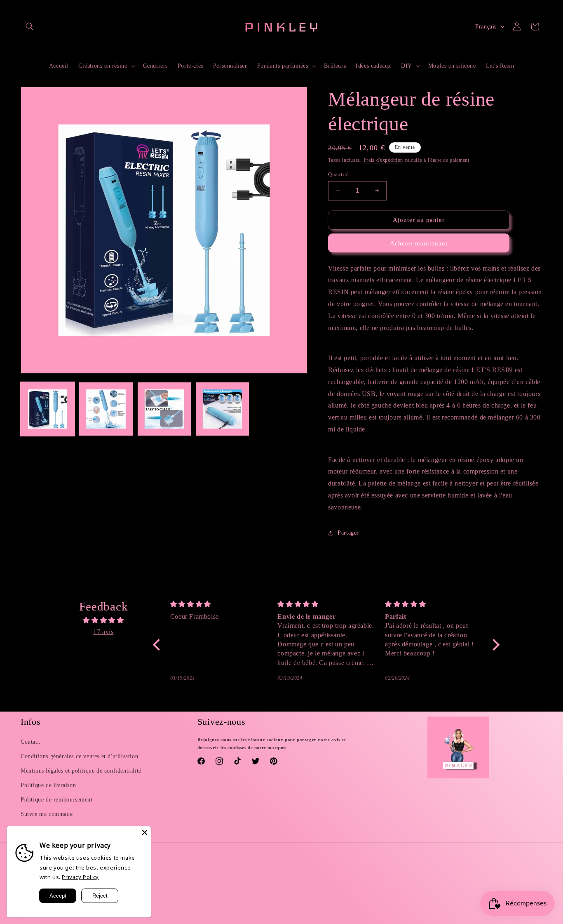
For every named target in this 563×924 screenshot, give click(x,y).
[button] (30, 26)
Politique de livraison (48, 786)
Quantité (338, 174)
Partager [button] (348, 533)
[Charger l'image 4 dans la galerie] (222, 409)
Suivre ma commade (47, 814)
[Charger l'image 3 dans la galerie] (164, 409)
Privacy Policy (80, 877)
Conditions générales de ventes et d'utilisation (79, 756)
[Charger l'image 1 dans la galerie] (48, 409)
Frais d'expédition (383, 160)
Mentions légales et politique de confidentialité (81, 771)
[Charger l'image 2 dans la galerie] (106, 409)
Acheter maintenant (419, 243)
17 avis (103, 631)
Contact (30, 742)
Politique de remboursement (57, 800)
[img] (103, 620)
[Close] (145, 832)
